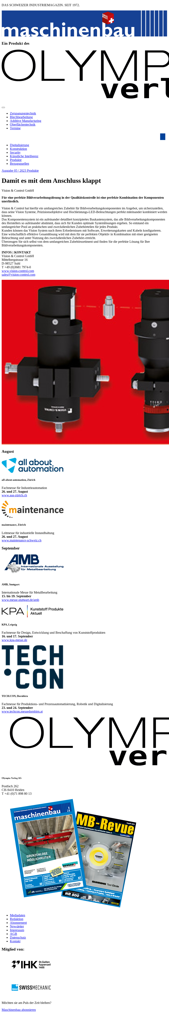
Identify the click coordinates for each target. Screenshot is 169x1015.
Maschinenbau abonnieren (19, 1010)
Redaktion (16, 919)
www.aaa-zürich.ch (14, 495)
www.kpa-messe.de (14, 640)
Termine (15, 128)
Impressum (17, 930)
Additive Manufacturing (25, 120)
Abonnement (18, 922)
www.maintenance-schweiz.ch (21, 540)
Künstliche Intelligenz (24, 156)
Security (15, 152)
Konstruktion (18, 148)
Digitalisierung (19, 145)
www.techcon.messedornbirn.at (22, 711)
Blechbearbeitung (21, 117)
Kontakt (15, 941)
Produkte (16, 160)
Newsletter (17, 926)
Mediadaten (17, 915)
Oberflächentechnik (22, 124)
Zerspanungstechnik (23, 113)
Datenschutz (18, 937)
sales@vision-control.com (18, 274)
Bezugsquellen (19, 163)
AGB (13, 934)
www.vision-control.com (18, 271)
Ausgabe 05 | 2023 (14, 170)
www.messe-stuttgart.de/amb (20, 600)
